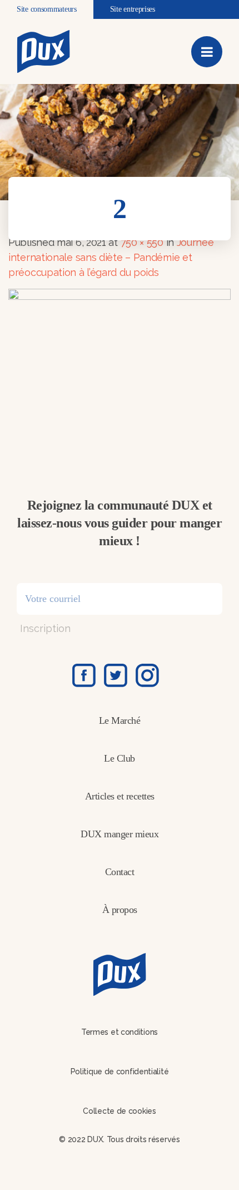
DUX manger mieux (119, 834)
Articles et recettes (120, 796)
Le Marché (120, 720)
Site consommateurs (47, 9)
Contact (120, 871)
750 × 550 (142, 242)
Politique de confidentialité (120, 1071)
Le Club (119, 758)
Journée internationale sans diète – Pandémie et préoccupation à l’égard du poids (111, 257)
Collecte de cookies (119, 1111)
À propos (119, 909)
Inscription (45, 628)
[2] (119, 369)
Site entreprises (132, 9)
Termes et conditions (119, 1032)
